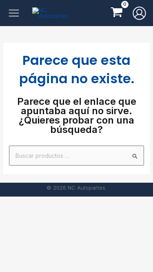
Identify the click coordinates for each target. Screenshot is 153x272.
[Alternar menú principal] (13, 13)
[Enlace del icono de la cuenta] (139, 13)
